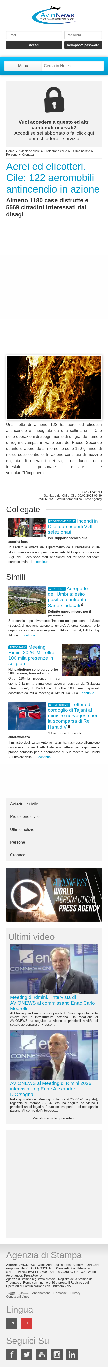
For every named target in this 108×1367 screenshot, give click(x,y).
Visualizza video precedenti (54, 1118)
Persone (12, 154)
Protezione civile (55, 151)
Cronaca (28, 154)
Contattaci (60, 1293)
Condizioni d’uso (17, 1296)
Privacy (75, 1293)
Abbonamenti (41, 1293)
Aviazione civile (29, 151)
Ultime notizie (81, 151)
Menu (23, 66)
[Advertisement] (54, 295)
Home (10, 151)
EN (12, 1323)
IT (27, 1323)
